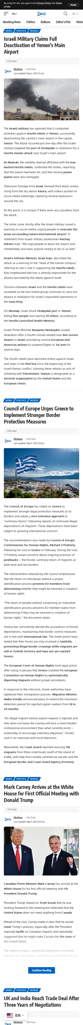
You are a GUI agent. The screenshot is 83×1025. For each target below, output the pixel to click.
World (34, 31)
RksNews (18, 69)
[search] (65, 14)
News (9, 31)
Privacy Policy (44, 3)
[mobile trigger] (7, 13)
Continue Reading (41, 970)
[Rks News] (41, 14)
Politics (21, 31)
